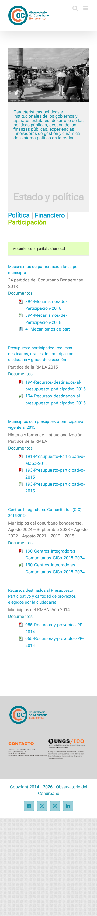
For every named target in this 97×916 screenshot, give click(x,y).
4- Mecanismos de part (47, 329)
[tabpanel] (48, 462)
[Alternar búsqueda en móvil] (75, 8)
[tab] (48, 249)
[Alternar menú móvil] (86, 8)
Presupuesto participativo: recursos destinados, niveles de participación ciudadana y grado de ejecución (40, 353)
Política (19, 215)
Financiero (50, 215)
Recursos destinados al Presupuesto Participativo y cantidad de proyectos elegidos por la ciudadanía (42, 596)
